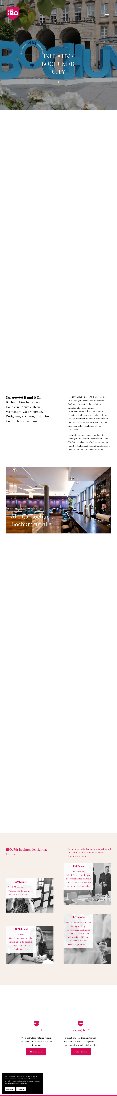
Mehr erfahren (36, 1052)
